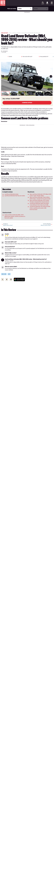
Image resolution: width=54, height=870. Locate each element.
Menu (52, 3)
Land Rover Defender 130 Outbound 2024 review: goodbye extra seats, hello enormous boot (40, 208)
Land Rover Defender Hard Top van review (14, 195)
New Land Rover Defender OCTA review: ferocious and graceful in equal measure (39, 201)
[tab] (5, 93)
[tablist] (27, 93)
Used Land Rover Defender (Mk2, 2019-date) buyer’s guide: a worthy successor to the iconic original (14, 216)
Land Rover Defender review (11, 194)
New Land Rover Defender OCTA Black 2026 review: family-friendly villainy (40, 195)
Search (42, 3)
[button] (27, 76)
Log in (47, 3)
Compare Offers (27, 102)
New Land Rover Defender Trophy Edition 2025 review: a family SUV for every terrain (40, 198)
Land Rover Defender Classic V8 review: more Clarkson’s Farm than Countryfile (39, 204)
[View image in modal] (3, 76)
